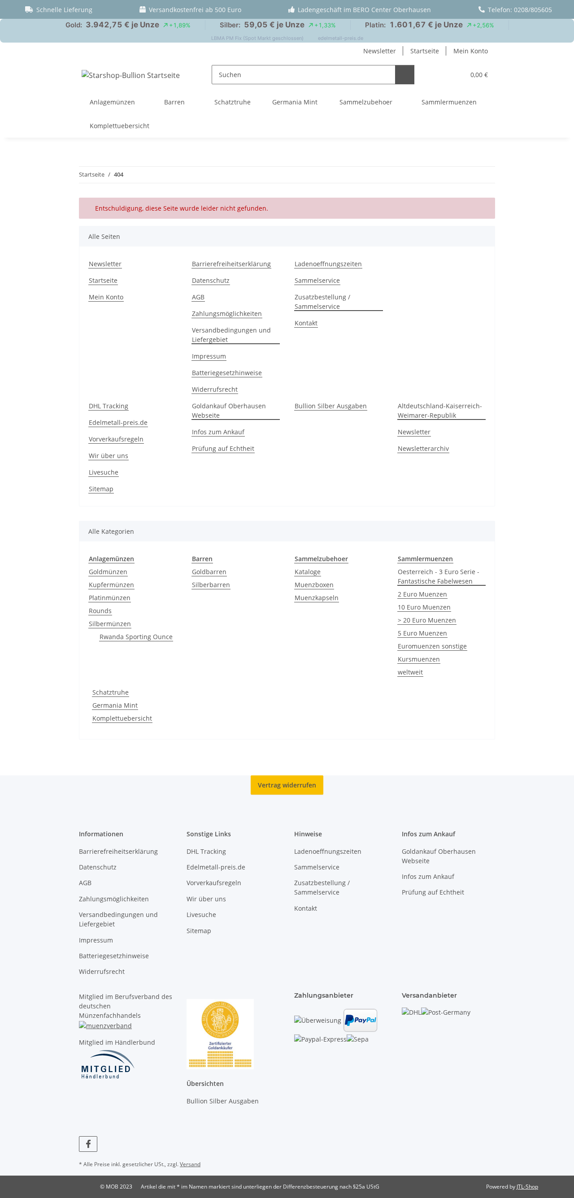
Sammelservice (317, 280)
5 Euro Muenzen (422, 633)
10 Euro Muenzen (424, 607)
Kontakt (306, 323)
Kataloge (308, 571)
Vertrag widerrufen (287, 785)
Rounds (100, 610)
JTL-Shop (527, 1186)
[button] (439, 74)
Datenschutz (211, 280)
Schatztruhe (110, 692)
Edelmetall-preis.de (118, 422)
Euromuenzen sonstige (432, 646)
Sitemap (101, 488)
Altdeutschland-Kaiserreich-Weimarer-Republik (440, 411)
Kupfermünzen (111, 584)
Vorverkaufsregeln (116, 439)
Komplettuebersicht (122, 718)
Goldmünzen (108, 571)
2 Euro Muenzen (422, 594)
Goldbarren (209, 571)
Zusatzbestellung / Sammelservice (322, 302)
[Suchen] (404, 74)
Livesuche (103, 472)
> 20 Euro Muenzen (427, 620)
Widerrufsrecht (215, 389)
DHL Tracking (108, 406)
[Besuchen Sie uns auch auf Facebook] (88, 1144)
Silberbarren (211, 584)
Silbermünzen (110, 623)
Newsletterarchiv (423, 448)
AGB (198, 297)
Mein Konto (470, 51)
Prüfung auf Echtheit (223, 448)
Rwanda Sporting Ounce (136, 636)
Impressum (209, 356)
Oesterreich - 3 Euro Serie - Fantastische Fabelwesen (438, 576)
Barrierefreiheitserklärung (231, 263)
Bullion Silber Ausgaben (331, 406)
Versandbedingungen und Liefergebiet (231, 335)
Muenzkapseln (317, 597)
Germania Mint (115, 705)
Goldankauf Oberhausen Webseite (229, 411)
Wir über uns (108, 455)
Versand (190, 1164)
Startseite (424, 51)
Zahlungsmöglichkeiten (227, 313)
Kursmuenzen (419, 659)
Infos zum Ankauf (218, 432)
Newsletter (379, 51)
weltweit (410, 672)
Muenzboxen (314, 584)
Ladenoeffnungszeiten (328, 263)
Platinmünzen (109, 597)
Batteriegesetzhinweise (227, 372)
